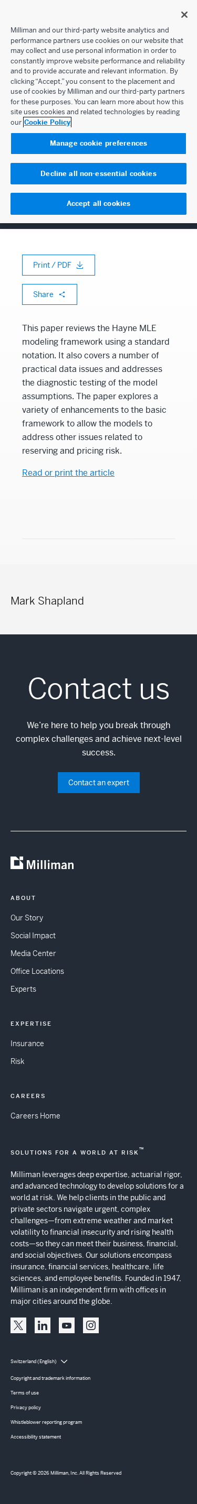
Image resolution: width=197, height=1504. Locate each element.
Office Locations (37, 971)
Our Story (27, 918)
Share (43, 294)
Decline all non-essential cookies (98, 173)
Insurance (27, 1043)
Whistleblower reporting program (46, 1422)
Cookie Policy (47, 122)
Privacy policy (26, 1407)
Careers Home (35, 1116)
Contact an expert (98, 782)
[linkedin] (42, 1325)
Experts (23, 989)
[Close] (184, 14)
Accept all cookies (98, 203)
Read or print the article (68, 472)
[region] (98, 111)
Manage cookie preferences (98, 143)
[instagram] (91, 1325)
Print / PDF (52, 265)
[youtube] (67, 1325)
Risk (17, 1061)
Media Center (33, 953)
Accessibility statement (36, 1437)
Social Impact (33, 935)
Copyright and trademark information (50, 1378)
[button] (18, 1325)
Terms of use (25, 1393)
